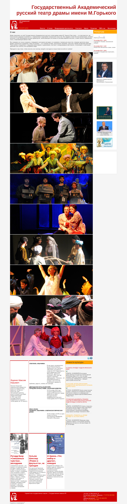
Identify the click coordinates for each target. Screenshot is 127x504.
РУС (23, 28)
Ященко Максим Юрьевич (18, 381)
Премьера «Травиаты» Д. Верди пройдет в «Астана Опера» (76, 416)
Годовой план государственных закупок (36, 493)
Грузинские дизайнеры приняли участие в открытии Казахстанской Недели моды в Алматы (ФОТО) (78, 401)
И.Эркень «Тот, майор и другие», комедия (54, 459)
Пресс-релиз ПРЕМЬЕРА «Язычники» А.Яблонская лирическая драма (45, 410)
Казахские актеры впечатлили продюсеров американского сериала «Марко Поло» (79, 385)
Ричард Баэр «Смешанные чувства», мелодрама (17, 459)
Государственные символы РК (57, 493)
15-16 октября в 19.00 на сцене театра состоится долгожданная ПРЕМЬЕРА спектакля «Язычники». (55, 416)
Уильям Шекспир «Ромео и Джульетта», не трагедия (36, 461)
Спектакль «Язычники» (37, 363)
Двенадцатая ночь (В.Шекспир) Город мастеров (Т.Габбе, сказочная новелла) (45, 387)
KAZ (20, 28)
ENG (27, 28)
